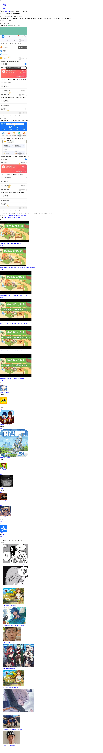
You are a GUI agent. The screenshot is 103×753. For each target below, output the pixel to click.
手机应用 (4, 5)
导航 (9, 25)
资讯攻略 (4, 6)
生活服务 (5, 534)
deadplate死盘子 (3, 500)
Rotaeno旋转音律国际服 (4, 392)
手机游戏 (4, 4)
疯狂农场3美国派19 (4, 469)
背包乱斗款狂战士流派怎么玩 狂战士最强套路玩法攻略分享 (15, 215)
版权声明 (6, 748)
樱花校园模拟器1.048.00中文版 (6, 424)
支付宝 (1, 532)
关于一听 (2, 748)
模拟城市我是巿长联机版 (5, 457)
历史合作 (13, 748)
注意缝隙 (2, 488)
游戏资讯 (9, 11)
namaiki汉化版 (3, 516)
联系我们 (9, 748)
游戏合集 (4, 8)
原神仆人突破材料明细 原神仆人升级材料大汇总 (13, 217)
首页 (3, 3)
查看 (1, 396)
